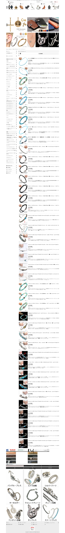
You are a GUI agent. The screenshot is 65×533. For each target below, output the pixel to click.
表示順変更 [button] (41, 53)
